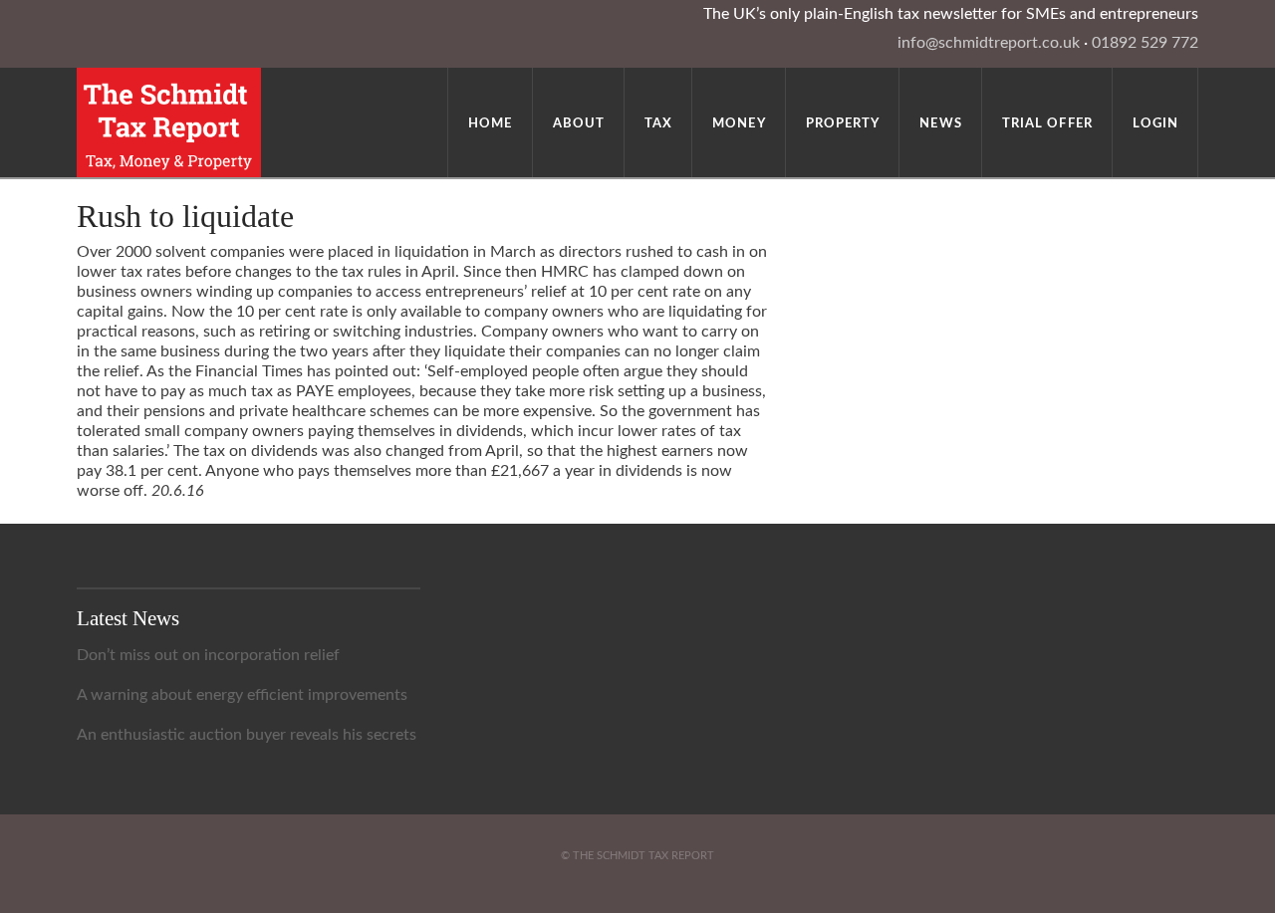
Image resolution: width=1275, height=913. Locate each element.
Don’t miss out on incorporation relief (208, 655)
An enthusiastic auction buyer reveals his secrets (246, 735)
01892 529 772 (1145, 43)
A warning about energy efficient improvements (242, 695)
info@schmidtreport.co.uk (988, 43)
